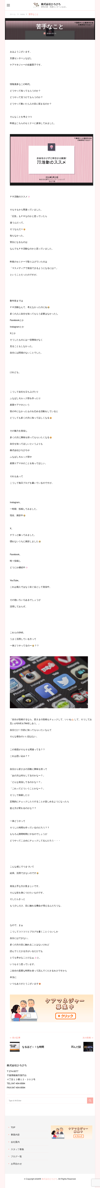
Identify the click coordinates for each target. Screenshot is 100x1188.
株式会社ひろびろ (51, 4)
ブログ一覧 (16, 1156)
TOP (13, 1127)
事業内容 (15, 1134)
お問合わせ (16, 1163)
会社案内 (15, 1141)
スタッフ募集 (17, 1149)
